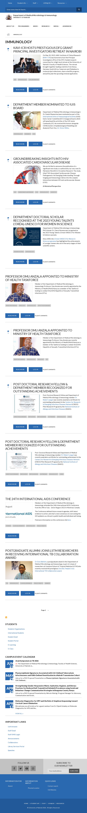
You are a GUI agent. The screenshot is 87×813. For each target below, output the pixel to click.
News (35, 26)
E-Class (10, 649)
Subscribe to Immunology (6, 617)
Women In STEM (18, 251)
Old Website (52, 790)
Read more (21, 90)
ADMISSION (67, 26)
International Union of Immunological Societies (59, 116)
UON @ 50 (46, 3)
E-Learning (12, 645)
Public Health (41, 525)
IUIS (34, 134)
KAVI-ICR (46, 58)
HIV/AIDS (8, 525)
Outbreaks (51, 416)
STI (47, 359)
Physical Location (33, 788)
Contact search (53, 786)
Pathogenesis (41, 416)
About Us (10, 26)
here (69, 520)
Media (56, 26)
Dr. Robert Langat (67, 455)
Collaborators (13, 742)
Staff (34, 3)
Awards (47, 583)
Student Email (13, 637)
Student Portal (13, 641)
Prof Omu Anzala (11, 305)
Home (10, 3)
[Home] (8, 17)
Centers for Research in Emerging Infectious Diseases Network (57, 459)
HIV (15, 79)
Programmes (23, 26)
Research (45, 26)
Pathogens (31, 416)
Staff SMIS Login (14, 734)
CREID (69, 416)
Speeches (11, 750)
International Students (16, 633)
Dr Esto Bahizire (41, 562)
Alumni (10, 786)
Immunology (22, 79)
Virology (22, 305)
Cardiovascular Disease (25, 192)
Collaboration (34, 79)
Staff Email (12, 731)
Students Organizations (16, 629)
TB (7, 583)
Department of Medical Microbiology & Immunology (35, 15)
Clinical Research (18, 525)
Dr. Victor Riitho (63, 128)
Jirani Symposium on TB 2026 (26, 661)
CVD (36, 192)
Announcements (13, 738)
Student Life (21, 3)
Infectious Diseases (44, 305)
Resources (61, 3)
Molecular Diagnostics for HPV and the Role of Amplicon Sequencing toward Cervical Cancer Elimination (46, 702)
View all (18, 713)
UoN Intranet (12, 727)
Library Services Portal (16, 746)
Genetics (53, 192)
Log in (35, 90)
